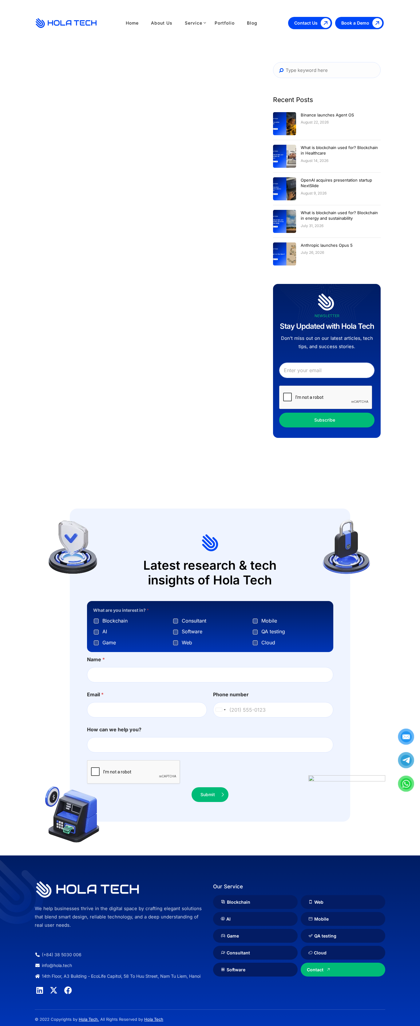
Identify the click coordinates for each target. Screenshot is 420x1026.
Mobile (269, 621)
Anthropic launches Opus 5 (327, 245)
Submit (207, 794)
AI (104, 631)
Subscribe (324, 420)
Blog (252, 23)
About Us (161, 23)
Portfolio (225, 23)
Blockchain (115, 621)
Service (193, 23)
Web (187, 642)
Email (95, 695)
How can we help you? (114, 730)
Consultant (194, 621)
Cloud (268, 642)
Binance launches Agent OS (327, 114)
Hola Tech (153, 1019)
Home (132, 23)
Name (96, 659)
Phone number (231, 695)
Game (109, 642)
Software (192, 631)
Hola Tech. (89, 1019)
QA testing (273, 631)
